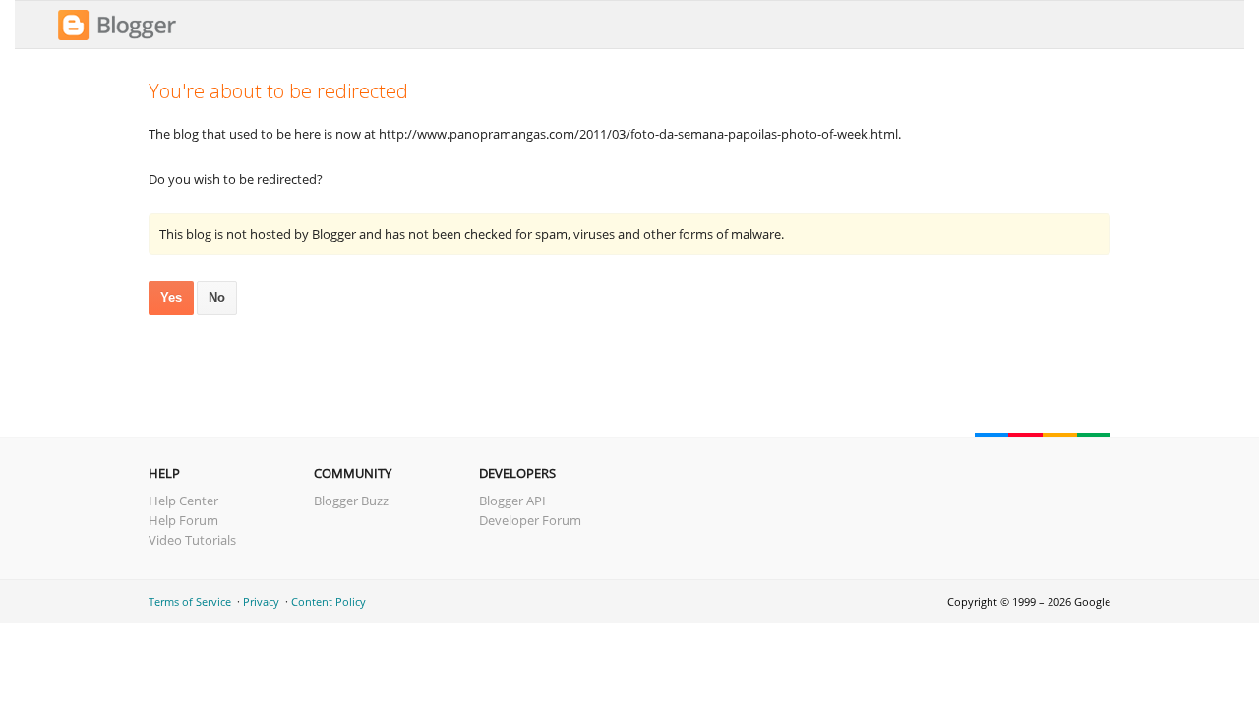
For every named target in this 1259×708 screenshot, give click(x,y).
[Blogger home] (117, 37)
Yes (171, 297)
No (217, 297)
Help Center (183, 500)
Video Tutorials (192, 540)
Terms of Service (190, 601)
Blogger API (512, 500)
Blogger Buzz (351, 500)
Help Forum (183, 520)
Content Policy (328, 601)
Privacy (261, 601)
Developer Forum (530, 520)
